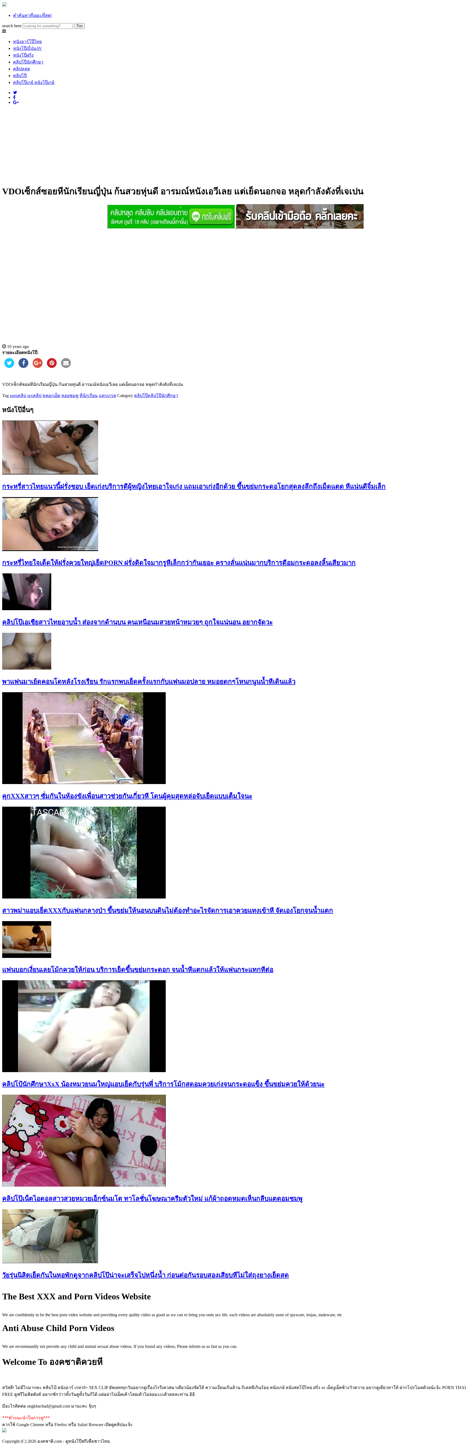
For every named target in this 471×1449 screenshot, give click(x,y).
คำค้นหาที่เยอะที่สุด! (32, 15)
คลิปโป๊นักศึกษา (28, 62)
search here (12, 25)
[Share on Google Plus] (38, 366)
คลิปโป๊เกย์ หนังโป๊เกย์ (33, 82)
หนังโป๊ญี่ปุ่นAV (27, 48)
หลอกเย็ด (51, 395)
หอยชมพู (69, 395)
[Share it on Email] (66, 366)
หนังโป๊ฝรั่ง (23, 55)
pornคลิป (18, 395)
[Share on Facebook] (23, 366)
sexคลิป (34, 395)
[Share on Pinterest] (52, 366)
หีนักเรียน (89, 395)
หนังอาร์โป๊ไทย (27, 41)
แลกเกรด (107, 395)
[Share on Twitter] (9, 366)
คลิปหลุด (21, 68)
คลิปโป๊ (20, 75)
